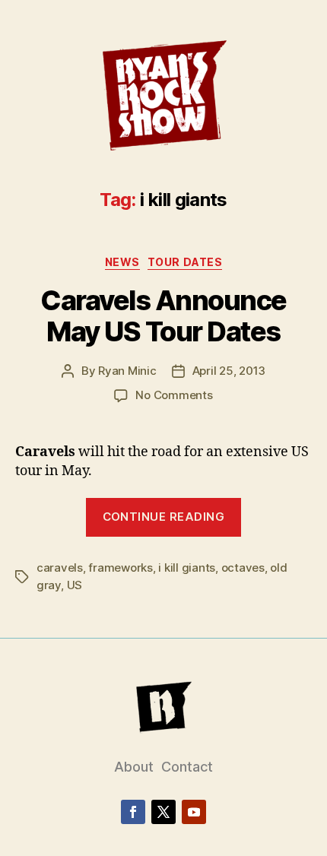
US (75, 585)
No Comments (173, 395)
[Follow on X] (163, 812)
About (134, 767)
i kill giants (186, 567)
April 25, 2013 (228, 370)
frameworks (120, 567)
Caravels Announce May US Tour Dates (163, 316)
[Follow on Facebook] (133, 812)
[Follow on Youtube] (194, 812)
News (122, 261)
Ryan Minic (127, 370)
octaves (243, 567)
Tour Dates (185, 261)
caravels (60, 567)
